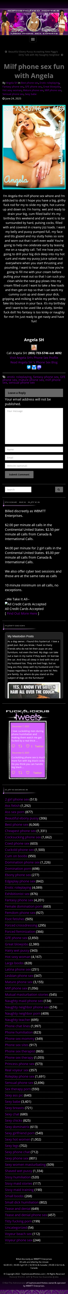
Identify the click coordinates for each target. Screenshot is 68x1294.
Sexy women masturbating (25, 1164)
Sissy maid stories (18, 1183)
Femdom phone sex (20, 912)
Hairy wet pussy (17, 950)
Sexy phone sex (16, 1158)
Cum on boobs (16, 856)
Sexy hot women (17, 1139)
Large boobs (14, 963)
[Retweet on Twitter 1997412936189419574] (21, 773)
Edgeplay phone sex (20, 881)
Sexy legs (12, 1145)
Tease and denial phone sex (26, 1215)
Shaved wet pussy (18, 1171)
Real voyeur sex (17, 1070)
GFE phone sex (33, 86)
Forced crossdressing (21, 925)
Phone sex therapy (19, 1057)
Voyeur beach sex (18, 1234)
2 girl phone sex (17, 799)
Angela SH (11, 82)
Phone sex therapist (20, 1051)
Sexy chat (12, 1114)
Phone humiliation (19, 1032)
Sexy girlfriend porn (20, 1133)
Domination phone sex (22, 862)
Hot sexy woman (12, 90)
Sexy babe (30, 94)
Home (12, 1276)
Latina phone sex (18, 969)
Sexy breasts (14, 1108)
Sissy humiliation (18, 1177)
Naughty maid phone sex (24, 1001)
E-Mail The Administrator (14, 1282)
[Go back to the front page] (34, 22)
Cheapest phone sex (20, 831)
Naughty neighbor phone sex (27, 1007)
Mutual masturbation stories (27, 994)
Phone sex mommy (19, 1038)
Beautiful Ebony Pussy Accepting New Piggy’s (33, 51)
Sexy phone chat (17, 1152)
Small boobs (14, 1196)
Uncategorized (16, 1227)
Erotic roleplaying (49, 82)
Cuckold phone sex (19, 849)
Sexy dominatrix (17, 1126)
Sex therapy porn (18, 1089)
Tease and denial (18, 1208)
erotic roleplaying (19, 377)
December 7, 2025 (20, 726)
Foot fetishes (15, 919)
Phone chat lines (17, 1026)
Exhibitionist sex (17, 893)
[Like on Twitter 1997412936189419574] (29, 773)
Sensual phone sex (13, 94)
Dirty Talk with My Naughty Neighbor (39, 54)
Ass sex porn (14, 812)
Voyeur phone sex (18, 1240)
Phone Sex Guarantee (43, 1276)
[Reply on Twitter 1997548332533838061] (14, 746)
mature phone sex (31, 380)
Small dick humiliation (22, 1202)
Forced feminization (20, 931)
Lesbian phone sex (19, 975)
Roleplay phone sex (19, 1076)
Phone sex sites (17, 1045)
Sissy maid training (19, 1189)
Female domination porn (24, 906)
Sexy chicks (13, 1120)
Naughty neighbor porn (22, 1013)
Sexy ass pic (14, 1095)
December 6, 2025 (20, 752)
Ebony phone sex (18, 875)
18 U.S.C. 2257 (24, 1276)
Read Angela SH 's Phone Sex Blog (34, 362)
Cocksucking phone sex (23, 837)
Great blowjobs (51, 86)
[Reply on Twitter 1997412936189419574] (14, 773)
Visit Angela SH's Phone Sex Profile (34, 358)
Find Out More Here (22, 613)
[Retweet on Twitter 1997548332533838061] (21, 746)
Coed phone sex (17, 843)
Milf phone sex (53, 90)
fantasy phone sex (45, 377)
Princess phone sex (19, 1064)
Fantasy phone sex (13, 86)
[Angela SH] (34, 347)
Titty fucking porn (18, 1221)
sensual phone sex (22, 382)
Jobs (57, 1276)
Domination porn (18, 868)
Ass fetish (12, 805)
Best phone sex (29, 82)
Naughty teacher (17, 1019)
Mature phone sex (33, 90)
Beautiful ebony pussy (22, 818)
